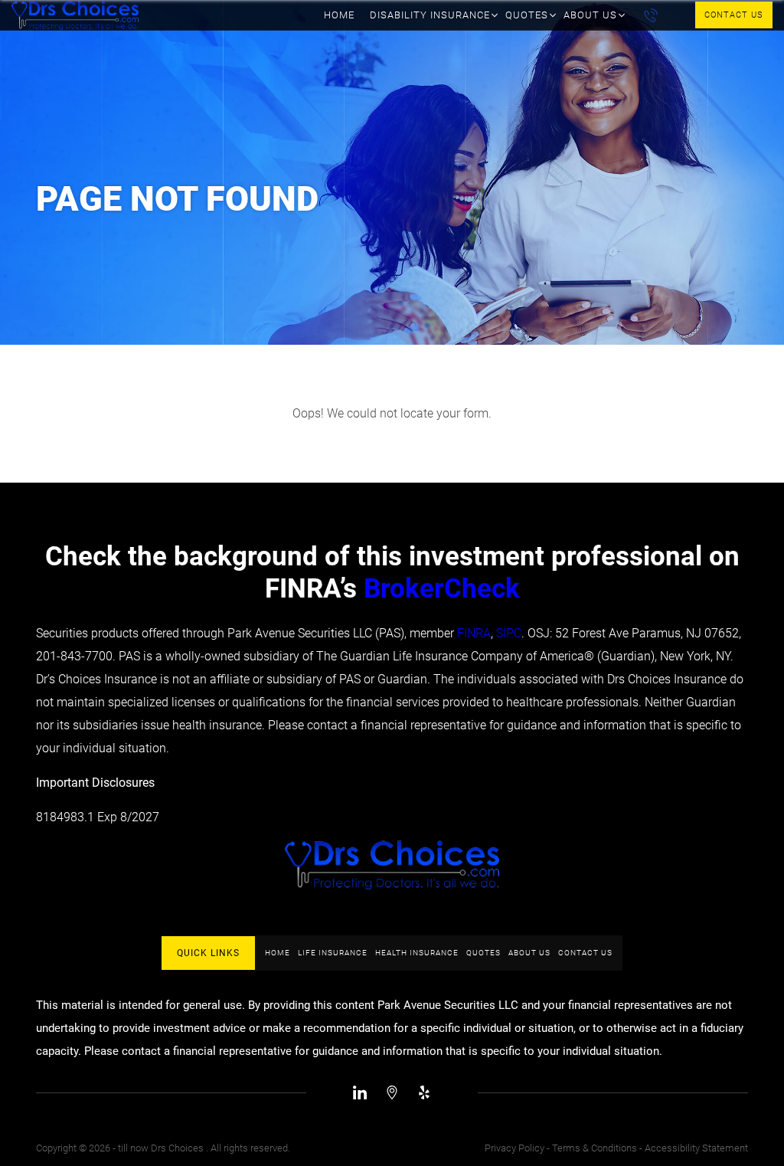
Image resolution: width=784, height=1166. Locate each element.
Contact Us (733, 15)
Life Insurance (333, 952)
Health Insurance (417, 952)
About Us (590, 15)
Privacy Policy (514, 1148)
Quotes (526, 15)
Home (339, 15)
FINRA (474, 633)
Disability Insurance (430, 15)
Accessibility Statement (696, 1148)
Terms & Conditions (594, 1148)
